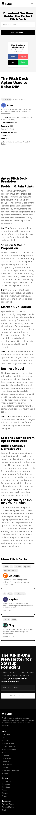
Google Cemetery (8, 746)
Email (4, 810)
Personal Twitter (8, 807)
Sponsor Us (6, 781)
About (4, 790)
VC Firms (5, 773)
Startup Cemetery (8, 743)
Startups (5, 767)
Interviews (6, 734)
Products (5, 755)
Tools (4, 752)
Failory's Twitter (8, 804)
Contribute (6, 787)
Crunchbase (17, 142)
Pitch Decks (6, 99)
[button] (32, 3)
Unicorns (5, 761)
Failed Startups (7, 764)
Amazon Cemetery (9, 749)
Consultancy (6, 784)
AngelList (26, 142)
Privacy (4, 796)
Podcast (5, 740)
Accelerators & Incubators (11, 770)
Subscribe (5, 793)
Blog (4, 737)
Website (9, 142)
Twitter (3, 144)
